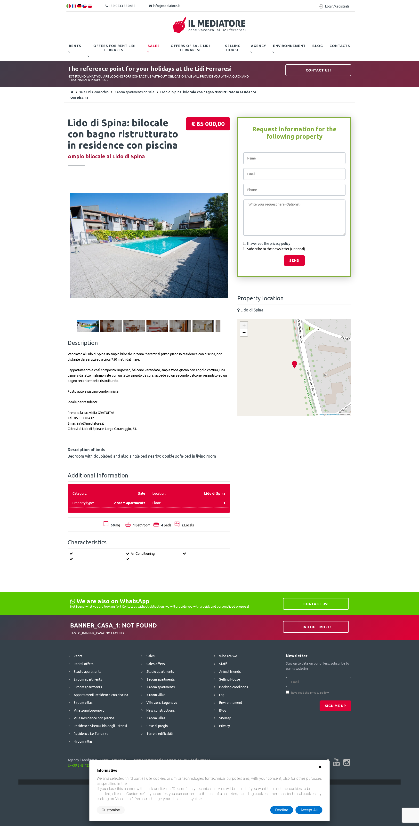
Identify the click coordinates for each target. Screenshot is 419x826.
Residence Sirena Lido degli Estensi (100, 726)
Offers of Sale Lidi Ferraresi (190, 48)
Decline (281, 810)
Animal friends (230, 672)
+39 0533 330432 (122, 6)
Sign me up (335, 706)
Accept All (309, 810)
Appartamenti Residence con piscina (101, 695)
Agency (258, 46)
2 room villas (155, 718)
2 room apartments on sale (134, 92)
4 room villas (83, 741)
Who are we (228, 656)
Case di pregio (157, 726)
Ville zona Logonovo (89, 710)
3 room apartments (88, 687)
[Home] (209, 25)
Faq (221, 695)
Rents (75, 46)
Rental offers (84, 664)
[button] (294, 364)
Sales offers (155, 664)
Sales (154, 46)
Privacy (224, 726)
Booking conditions (233, 687)
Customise (111, 810)
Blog (317, 46)
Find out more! (315, 627)
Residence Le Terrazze (91, 734)
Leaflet (321, 414)
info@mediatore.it (166, 6)
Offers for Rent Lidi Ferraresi (114, 48)
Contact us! (318, 70)
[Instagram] (346, 762)
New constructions (160, 710)
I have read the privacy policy (268, 244)
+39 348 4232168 (84, 765)
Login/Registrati (337, 6)
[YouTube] (336, 762)
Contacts (340, 46)
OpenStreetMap (333, 414)
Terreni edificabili (159, 734)
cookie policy (138, 783)
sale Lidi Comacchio (94, 92)
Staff (223, 664)
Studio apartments (87, 672)
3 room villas (83, 703)
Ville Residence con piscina (94, 718)
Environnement (289, 46)
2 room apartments (88, 679)
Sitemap (225, 718)
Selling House (233, 48)
